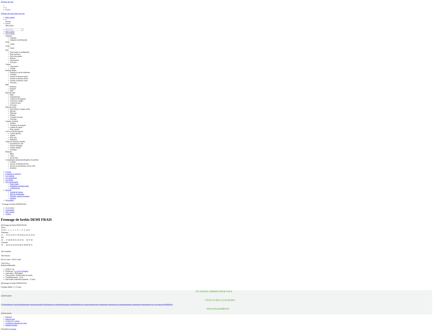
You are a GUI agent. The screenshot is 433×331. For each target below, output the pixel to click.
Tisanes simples (15, 148)
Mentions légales (11, 325)
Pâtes (12, 95)
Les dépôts (9, 180)
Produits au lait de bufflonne (20, 72)
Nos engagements (11, 182)
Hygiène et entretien (31, 160)
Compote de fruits (16, 117)
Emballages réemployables (19, 186)
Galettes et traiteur (11, 121)
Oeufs (7, 46)
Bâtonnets (13, 139)
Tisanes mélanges (16, 146)
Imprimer (8, 317)
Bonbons (13, 87)
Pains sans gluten (16, 56)
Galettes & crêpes (16, 127)
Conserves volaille (16, 101)
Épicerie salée (10, 93)
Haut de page (10, 319)
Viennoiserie (14, 60)
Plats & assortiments (17, 194)
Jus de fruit (14, 158)
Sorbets (12, 135)
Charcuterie (14, 66)
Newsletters (9, 200)
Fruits (7, 42)
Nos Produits (10, 34)
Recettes (8, 190)
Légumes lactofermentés (18, 40)
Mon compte (9, 32)
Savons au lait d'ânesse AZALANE (22, 166)
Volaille (12, 68)
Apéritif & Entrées (16, 192)
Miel (7, 85)
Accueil (8, 172)
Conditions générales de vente (16, 323)
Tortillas (13, 123)
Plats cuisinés (14, 129)
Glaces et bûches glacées (14, 131)
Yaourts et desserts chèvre (19, 79)
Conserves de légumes (18, 99)
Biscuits (13, 111)
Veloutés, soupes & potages (19, 196)
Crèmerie (13, 74)
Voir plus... (14, 62)
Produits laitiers (10, 70)
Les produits (9, 176)
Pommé (12, 115)
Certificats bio (15, 188)
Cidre (12, 156)
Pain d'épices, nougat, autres (20, 109)
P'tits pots (13, 137)
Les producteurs (11, 178)
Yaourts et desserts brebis (19, 76)
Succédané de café (16, 144)
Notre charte (14, 184)
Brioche (13, 58)
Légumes (8, 36)
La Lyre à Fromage (21, 271)
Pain (7, 50)
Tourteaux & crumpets (18, 125)
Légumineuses (15, 97)
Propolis (13, 89)
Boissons (8, 152)
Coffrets (13, 162)
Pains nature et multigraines (19, 52)
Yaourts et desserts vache (19, 81)
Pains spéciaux (15, 54)
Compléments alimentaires (14, 160)
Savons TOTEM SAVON (19, 164)
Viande (7, 64)
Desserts (13, 198)
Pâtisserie (13, 113)
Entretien (13, 168)
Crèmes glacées (15, 133)
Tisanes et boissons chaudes (15, 142)
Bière (12, 154)
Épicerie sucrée (10, 107)
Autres (12, 44)
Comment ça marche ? (13, 174)
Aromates (13, 150)
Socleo (13, 329)
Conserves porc (15, 103)
